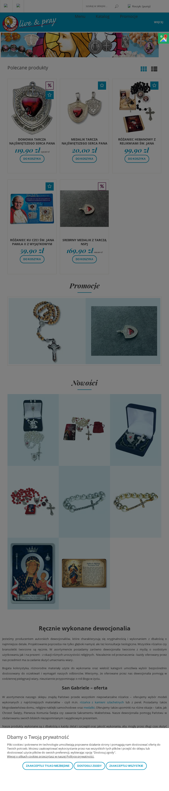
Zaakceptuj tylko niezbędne (48, 765)
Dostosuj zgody (89, 765)
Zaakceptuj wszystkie (126, 765)
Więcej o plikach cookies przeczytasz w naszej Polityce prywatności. (50, 756)
